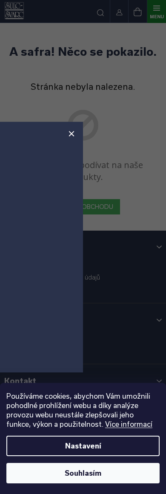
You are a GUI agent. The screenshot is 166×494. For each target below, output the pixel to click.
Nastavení (83, 446)
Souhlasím (83, 473)
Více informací (128, 424)
